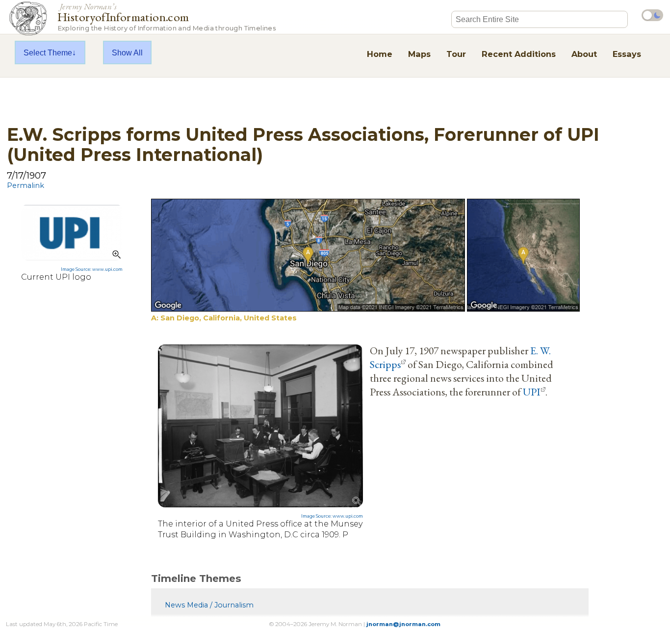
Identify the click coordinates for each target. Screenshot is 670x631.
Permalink (25, 185)
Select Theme (48, 52)
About (584, 54)
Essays (627, 54)
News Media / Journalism (209, 605)
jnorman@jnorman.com (403, 624)
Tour (456, 54)
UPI (532, 391)
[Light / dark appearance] (652, 15)
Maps (419, 54)
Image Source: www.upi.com (92, 269)
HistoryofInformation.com (166, 16)
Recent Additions (519, 54)
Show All (127, 52)
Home (379, 54)
